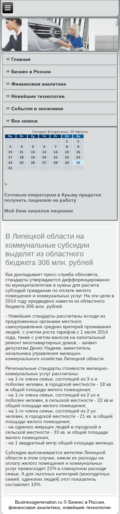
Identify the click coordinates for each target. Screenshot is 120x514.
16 (78, 152)
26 (33, 162)
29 (67, 162)
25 (22, 162)
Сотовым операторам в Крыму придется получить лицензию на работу (52, 197)
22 (67, 157)
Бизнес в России (31, 71)
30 (78, 162)
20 (44, 157)
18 (22, 157)
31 (10, 168)
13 (44, 152)
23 (78, 157)
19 (33, 157)
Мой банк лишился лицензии (38, 210)
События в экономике (37, 108)
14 (56, 152)
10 (10, 152)
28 (56, 162)
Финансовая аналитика (38, 84)
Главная (20, 59)
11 (21, 152)
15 (67, 152)
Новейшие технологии (38, 96)
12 (33, 152)
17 (10, 157)
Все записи (24, 121)
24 (10, 162)
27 (44, 162)
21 (56, 157)
